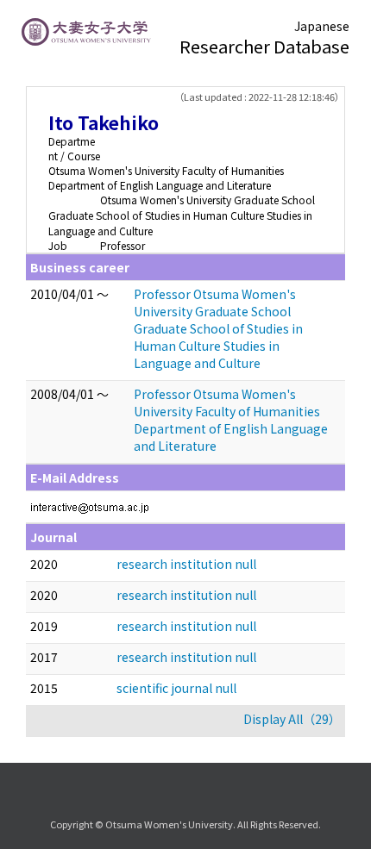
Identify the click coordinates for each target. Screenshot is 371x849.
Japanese (321, 25)
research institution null (186, 563)
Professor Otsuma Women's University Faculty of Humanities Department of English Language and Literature (231, 419)
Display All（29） (292, 718)
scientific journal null (176, 687)
